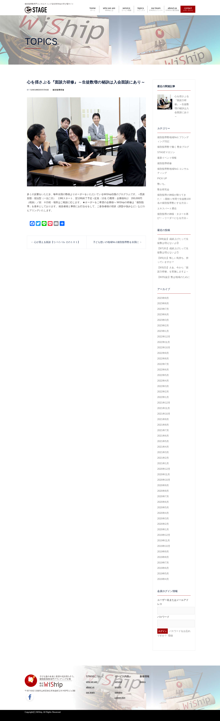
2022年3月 (163, 386)
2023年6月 (163, 314)
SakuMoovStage (39, 90)
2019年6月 (163, 568)
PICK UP (162, 178)
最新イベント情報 (166, 158)
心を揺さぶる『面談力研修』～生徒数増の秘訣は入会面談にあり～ (182, 106)
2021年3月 (163, 452)
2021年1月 (163, 463)
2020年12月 (163, 469)
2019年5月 (163, 573)
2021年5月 (163, 441)
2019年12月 (163, 535)
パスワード (163, 617)
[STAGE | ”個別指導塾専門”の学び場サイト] (36, 9)
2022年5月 (163, 375)
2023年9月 (163, 298)
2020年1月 (163, 529)
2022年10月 (163, 347)
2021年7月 (163, 430)
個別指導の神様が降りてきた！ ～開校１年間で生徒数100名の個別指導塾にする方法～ (174, 199)
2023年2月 (163, 325)
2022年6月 (163, 369)
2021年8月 (163, 425)
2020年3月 (163, 518)
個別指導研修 (58, 90)
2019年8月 (163, 557)
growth (118, 687)
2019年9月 (163, 551)
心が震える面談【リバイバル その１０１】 (57, 242)
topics (141, 8)
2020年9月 (163, 485)
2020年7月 (163, 496)
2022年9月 (163, 353)
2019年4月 (163, 579)
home (93, 8)
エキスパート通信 (166, 208)
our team (155, 8)
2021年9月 (163, 419)
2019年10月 (163, 546)
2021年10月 (163, 413)
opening (118, 692)
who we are (109, 8)
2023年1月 (163, 331)
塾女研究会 (163, 189)
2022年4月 (163, 380)
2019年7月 (163, 562)
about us (172, 8)
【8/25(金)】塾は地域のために (173, 277)
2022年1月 (163, 397)
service (126, 8)
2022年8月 (163, 358)
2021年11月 (163, 408)
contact (188, 8)
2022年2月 (163, 391)
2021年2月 (163, 458)
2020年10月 (163, 480)
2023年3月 (163, 320)
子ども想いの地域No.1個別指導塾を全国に (116, 242)
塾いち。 (162, 184)
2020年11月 (163, 474)
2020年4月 (163, 513)
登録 (170, 635)
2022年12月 (163, 336)
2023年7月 (163, 309)
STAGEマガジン (166, 152)
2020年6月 (163, 502)
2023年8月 (163, 303)
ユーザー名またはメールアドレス (172, 602)
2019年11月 (163, 540)
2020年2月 (163, 524)
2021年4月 (163, 446)
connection (120, 697)
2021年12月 (163, 402)
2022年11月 (163, 342)
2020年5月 (163, 507)
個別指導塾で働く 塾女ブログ (173, 147)
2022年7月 (163, 364)
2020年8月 (163, 491)
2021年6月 (163, 435)
